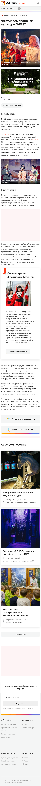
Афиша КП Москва (11, 16)
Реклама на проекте (8, 724)
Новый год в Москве (8, 761)
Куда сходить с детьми (9, 758)
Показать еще (20, 634)
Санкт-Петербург (28, 728)
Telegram (25, 764)
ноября (35, 139)
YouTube (25, 761)
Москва (24, 724)
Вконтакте (25, 758)
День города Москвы (8, 764)
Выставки (23, 16)
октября (5, 134)
